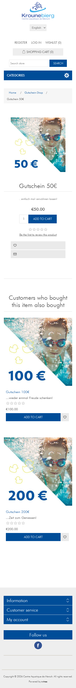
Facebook (38, 645)
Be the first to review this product (38, 234)
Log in (36, 42)
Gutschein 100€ (17, 392)
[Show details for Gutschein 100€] (38, 352)
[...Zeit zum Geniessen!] (38, 471)
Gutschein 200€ (17, 512)
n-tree (44, 681)
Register (21, 42)
